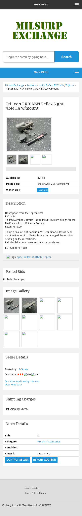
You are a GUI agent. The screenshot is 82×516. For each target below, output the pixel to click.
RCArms (23, 369)
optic (19, 257)
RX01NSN (37, 257)
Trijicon (47, 257)
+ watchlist (43, 190)
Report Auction (44, 459)
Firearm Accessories (48, 441)
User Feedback (13, 384)
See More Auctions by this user (22, 381)
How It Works (31, 488)
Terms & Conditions (35, 492)
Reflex (27, 257)
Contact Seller (17, 459)
